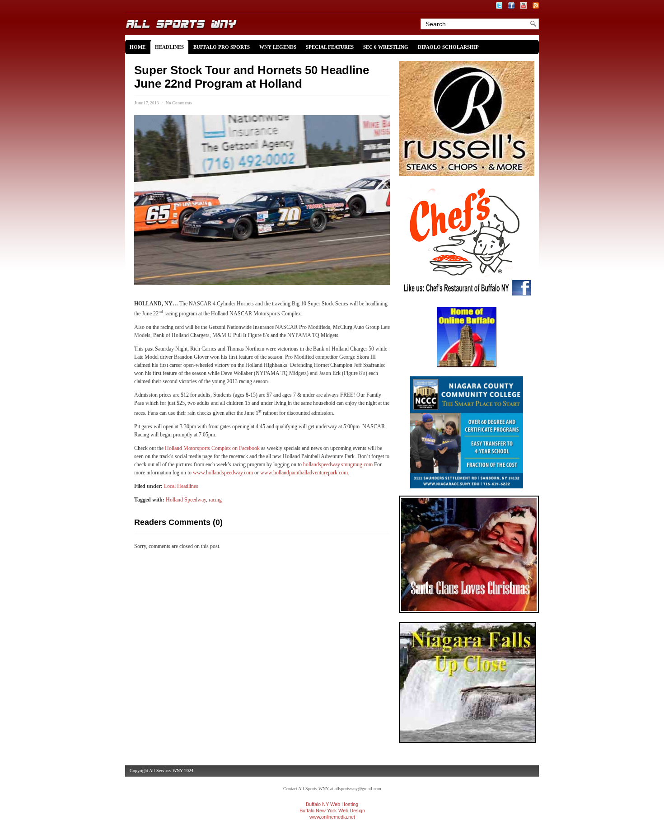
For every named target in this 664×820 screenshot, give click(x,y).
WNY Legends (277, 47)
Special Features (330, 47)
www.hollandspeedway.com (223, 472)
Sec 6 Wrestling (385, 47)
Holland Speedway (186, 500)
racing (215, 500)
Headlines (169, 47)
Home (137, 47)
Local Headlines (181, 486)
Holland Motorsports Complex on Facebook (212, 448)
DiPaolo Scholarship (448, 47)
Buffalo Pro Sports (221, 47)
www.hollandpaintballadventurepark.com (304, 472)
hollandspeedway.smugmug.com (338, 464)
